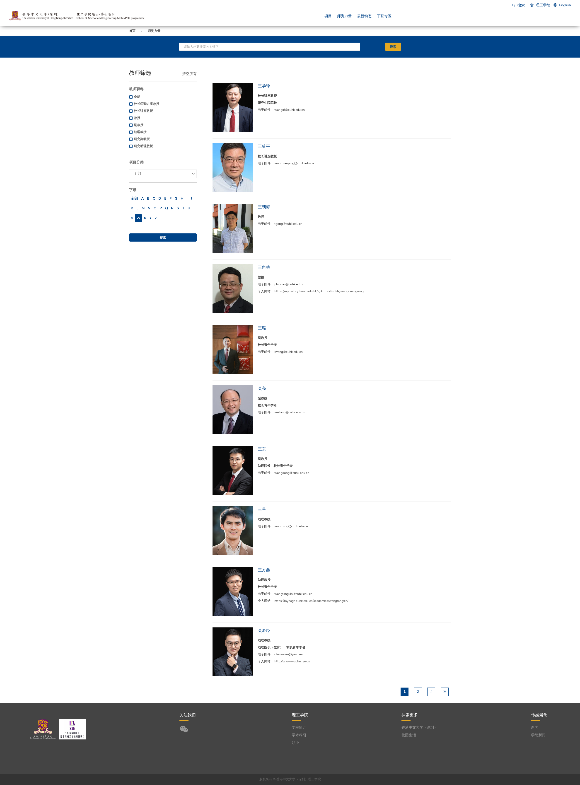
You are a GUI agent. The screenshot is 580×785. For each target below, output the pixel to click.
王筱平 (264, 146)
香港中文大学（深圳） (419, 727)
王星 (262, 509)
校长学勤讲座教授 (146, 104)
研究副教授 (142, 139)
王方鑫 (264, 569)
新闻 (534, 727)
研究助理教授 (143, 146)
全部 (137, 97)
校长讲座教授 (143, 111)
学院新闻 (538, 735)
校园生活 (408, 735)
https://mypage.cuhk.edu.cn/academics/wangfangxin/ (311, 601)
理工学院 (542, 5)
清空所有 (189, 73)
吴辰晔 (264, 630)
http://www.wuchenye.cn (292, 661)
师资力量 (344, 16)
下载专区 (384, 16)
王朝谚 (264, 206)
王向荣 (264, 267)
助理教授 (140, 132)
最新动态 (364, 16)
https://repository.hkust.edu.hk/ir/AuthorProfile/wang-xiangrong (319, 291)
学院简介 (299, 727)
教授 (137, 118)
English (565, 5)
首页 (132, 31)
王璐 (262, 327)
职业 (295, 742)
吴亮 (262, 388)
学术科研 (299, 735)
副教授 (138, 125)
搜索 (521, 5)
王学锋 (264, 85)
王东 (262, 448)
